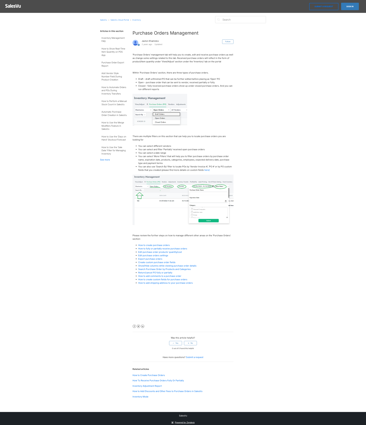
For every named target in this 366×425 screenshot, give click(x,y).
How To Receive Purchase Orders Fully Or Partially (158, 380)
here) (207, 170)
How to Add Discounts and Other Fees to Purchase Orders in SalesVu (167, 391)
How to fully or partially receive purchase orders (162, 248)
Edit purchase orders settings (153, 255)
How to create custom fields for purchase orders (162, 279)
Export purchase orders (150, 259)
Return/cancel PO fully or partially (155, 272)
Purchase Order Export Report (113, 64)
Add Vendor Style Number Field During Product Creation (112, 76)
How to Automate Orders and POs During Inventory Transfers (114, 90)
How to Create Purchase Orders (149, 375)
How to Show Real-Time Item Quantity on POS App (113, 51)
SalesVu (103, 20)
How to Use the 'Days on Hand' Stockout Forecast (114, 138)
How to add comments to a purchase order (159, 276)
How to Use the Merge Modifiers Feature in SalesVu (113, 125)
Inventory (136, 20)
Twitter (138, 326)
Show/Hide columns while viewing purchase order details (167, 265)
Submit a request (324, 6)
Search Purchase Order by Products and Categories (164, 269)
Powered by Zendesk (185, 422)
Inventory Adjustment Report (147, 386)
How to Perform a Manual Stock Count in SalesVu (114, 103)
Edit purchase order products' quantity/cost (160, 252)
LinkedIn (142, 326)
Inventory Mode (140, 396)
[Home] (13, 7)
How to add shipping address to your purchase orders (165, 283)
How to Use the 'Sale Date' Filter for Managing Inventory (114, 150)
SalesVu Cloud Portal (120, 20)
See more (105, 159)
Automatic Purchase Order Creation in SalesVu (114, 113)
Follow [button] (227, 41)
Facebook (134, 326)
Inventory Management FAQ (113, 40)
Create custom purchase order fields (156, 262)
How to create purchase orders (154, 245)
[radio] (175, 343)
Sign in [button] (350, 6)
